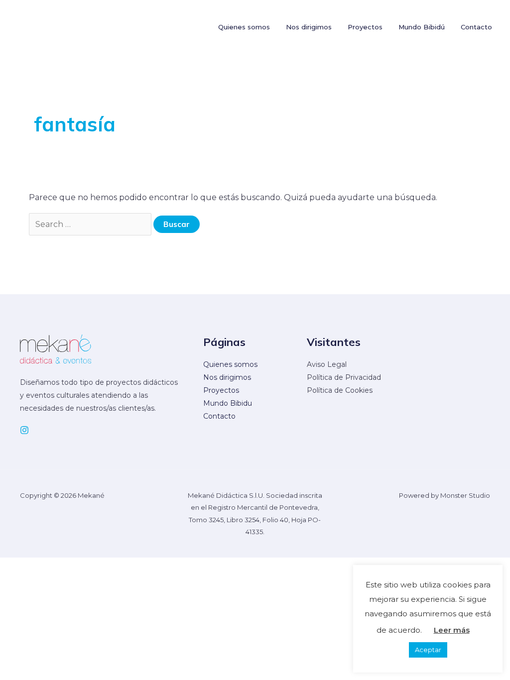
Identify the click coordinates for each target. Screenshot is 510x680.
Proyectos (221, 390)
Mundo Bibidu (227, 403)
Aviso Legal (327, 364)
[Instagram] (24, 430)
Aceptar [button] (428, 650)
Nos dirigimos (227, 377)
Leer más (452, 630)
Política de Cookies (340, 390)
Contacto (219, 416)
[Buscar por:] (91, 224)
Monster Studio (465, 495)
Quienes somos (230, 364)
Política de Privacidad (344, 377)
